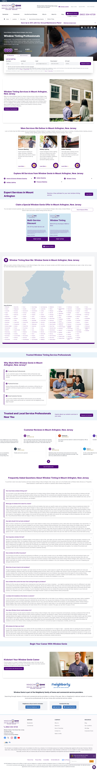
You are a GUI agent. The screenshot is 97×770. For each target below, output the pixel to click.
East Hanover (25, 310)
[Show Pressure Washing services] (61, 181)
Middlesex (43, 339)
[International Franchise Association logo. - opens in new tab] (6, 742)
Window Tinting (71, 178)
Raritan (69, 314)
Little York (42, 324)
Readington (70, 316)
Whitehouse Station (87, 328)
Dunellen (24, 308)
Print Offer (37, 239)
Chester (15, 328)
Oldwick (60, 315)
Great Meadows (26, 339)
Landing (42, 310)
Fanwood (24, 312)
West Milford (87, 318)
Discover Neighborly (33, 707)
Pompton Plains (61, 338)
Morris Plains (52, 318)
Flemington (25, 320)
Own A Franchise (59, 728)
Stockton (78, 322)
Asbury (6, 312)
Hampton (33, 314)
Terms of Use (30, 759)
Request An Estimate (86, 415)
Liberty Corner (43, 318)
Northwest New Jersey (61, 309)
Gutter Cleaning (66, 149)
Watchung (87, 314)
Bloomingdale (7, 333)
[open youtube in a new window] (94, 28)
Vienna (86, 306)
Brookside (16, 312)
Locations (14, 19)
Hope (33, 328)
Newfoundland (52, 339)
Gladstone (25, 331)
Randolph (69, 312)
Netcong (51, 333)
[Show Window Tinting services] (91, 178)
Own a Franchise (90, 6)
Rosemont (69, 324)
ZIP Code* (67, 61)
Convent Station (17, 335)
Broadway (16, 310)
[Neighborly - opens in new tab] (10, 742)
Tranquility (78, 337)
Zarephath (87, 330)
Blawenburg (7, 331)
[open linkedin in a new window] (91, 28)
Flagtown (24, 316)
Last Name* (23, 61)
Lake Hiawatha (34, 339)
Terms (21, 69)
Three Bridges (78, 331)
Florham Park (25, 322)
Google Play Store (70, 707)
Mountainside (52, 329)
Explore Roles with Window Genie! (13, 668)
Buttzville (16, 318)
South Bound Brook (70, 339)
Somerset (69, 334)
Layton (42, 312)
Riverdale (69, 320)
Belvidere (7, 324)
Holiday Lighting (44, 149)
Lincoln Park (43, 320)
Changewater (16, 324)
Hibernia (33, 318)
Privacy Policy (26, 69)
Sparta (77, 306)
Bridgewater (16, 308)
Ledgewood (43, 316)
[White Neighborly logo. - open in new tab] (4, 1)
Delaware (16, 337)
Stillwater (78, 316)
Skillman (69, 332)
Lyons (42, 328)
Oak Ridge (60, 311)
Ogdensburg (61, 313)
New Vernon (52, 337)
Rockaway (69, 322)
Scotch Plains (70, 328)
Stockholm (78, 320)
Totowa (77, 333)
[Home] (4, 19)
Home (7, 19)
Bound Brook (7, 339)
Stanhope (78, 310)
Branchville (16, 306)
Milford (51, 308)
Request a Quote (73, 13)
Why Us (44, 14)
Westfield (87, 320)
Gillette (24, 329)
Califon (15, 320)
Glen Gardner (25, 335)
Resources (88, 719)
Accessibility (46, 759)
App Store (57, 707)
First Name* (8, 61)
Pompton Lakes (61, 336)
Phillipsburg (61, 324)
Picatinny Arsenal (62, 326)
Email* (37, 61)
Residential (5, 14)
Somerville (69, 336)
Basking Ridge (7, 318)
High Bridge (34, 320)
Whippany (87, 324)
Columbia (16, 333)
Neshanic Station (53, 331)
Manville (42, 331)
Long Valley (43, 326)
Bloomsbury (7, 335)
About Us (54, 14)
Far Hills (24, 314)
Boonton (6, 337)
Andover (6, 308)
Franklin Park (25, 326)
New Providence (53, 335)
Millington (51, 310)
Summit (77, 326)
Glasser (24, 333)
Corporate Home (89, 731)
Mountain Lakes (53, 328)
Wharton (86, 322)
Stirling (77, 318)
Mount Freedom (52, 324)
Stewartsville (78, 314)
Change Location (64, 6)
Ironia (33, 329)
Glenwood (25, 337)
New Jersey (22, 19)
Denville (15, 339)
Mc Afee (42, 335)
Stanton (77, 312)
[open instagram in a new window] (88, 28)
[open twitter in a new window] (85, 28)
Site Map (87, 728)
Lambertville (43, 308)
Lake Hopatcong (44, 306)
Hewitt (33, 316)
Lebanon (42, 314)
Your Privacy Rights (68, 759)
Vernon (77, 339)
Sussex (77, 328)
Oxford (60, 317)
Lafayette (33, 337)
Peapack (60, 321)
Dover (24, 306)
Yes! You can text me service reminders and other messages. (21, 66)
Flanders (24, 318)
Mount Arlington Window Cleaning (36, 19)
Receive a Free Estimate (11, 109)
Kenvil (33, 333)
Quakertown (70, 310)
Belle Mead (7, 322)
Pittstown (60, 330)
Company (57, 719)
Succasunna (78, 324)
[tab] (10, 55)
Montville (51, 316)
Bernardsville (7, 328)
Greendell (33, 308)
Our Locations (88, 725)
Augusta (6, 314)
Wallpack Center (88, 308)
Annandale (7, 310)
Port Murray (70, 306)
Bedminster (7, 320)
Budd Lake (16, 314)
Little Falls (43, 322)
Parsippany (61, 319)
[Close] (95, 22)
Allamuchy (7, 306)
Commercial (16, 14)
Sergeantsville (70, 330)
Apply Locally (74, 6)
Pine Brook (61, 328)
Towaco (77, 335)
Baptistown (7, 316)
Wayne (86, 316)
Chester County (17, 329)
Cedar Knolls (16, 322)
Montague (51, 314)
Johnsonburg (34, 331)
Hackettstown (34, 310)
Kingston (33, 335)
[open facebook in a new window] (82, 28)
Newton (60, 306)
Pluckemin (60, 334)
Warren (86, 310)
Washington (87, 312)
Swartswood (78, 329)
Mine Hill (51, 312)
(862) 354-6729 (87, 14)
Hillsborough (34, 324)
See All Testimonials (48, 466)
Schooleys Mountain (69, 326)
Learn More (21, 166)
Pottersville (70, 308)
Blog (62, 14)
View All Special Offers (82, 209)
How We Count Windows (31, 14)
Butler (15, 316)
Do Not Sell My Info (55, 759)
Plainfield (60, 332)
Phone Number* (53, 61)
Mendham (42, 337)
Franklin (24, 324)
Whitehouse (87, 326)
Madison (42, 329)
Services (29, 719)
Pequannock (61, 322)
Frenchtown (25, 328)
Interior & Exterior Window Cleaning (17, 178)
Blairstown (7, 329)
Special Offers (82, 6)
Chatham (15, 326)
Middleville (52, 306)
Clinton (15, 331)
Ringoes (69, 318)
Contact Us (57, 731)
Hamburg (33, 312)
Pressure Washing (23, 149)
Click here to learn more (70, 23)
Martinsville (43, 333)
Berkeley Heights (8, 326)
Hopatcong (34, 326)
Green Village (34, 306)
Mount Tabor (52, 326)
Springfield (78, 308)
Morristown (52, 320)
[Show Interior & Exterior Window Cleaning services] (31, 178)
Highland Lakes (35, 322)
